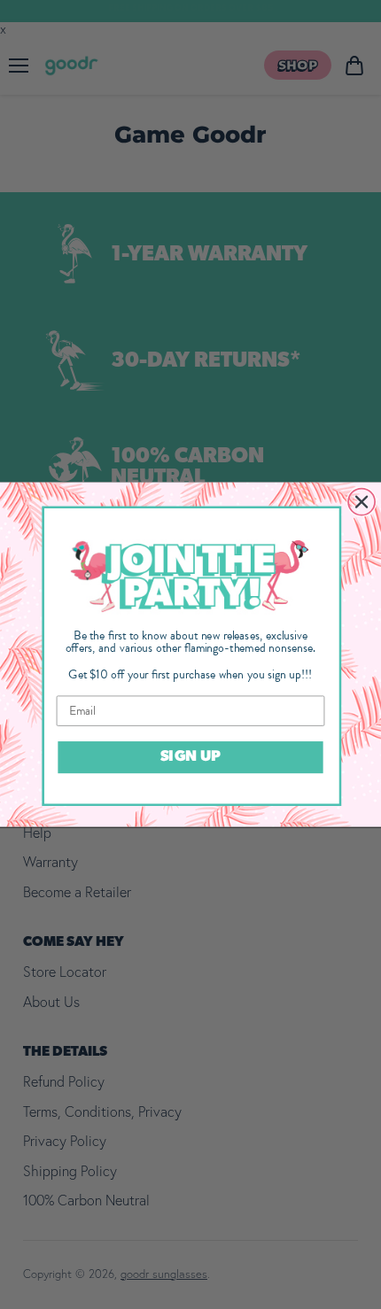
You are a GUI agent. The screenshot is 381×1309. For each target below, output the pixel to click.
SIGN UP (190, 757)
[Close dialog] (361, 501)
